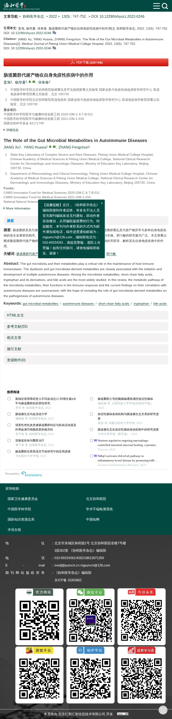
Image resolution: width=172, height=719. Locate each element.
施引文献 (14, 349)
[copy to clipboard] (54, 48)
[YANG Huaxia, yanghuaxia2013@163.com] (50, 146)
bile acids (160, 303)
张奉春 (43, 82)
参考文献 (17, 326)
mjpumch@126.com (95, 565)
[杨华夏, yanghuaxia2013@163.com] (30, 81)
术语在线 (14, 530)
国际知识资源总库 (21, 519)
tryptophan (142, 303)
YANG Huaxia (35, 147)
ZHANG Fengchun (73, 147)
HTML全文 (15, 315)
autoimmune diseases (79, 303)
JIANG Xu (11, 147)
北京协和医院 (96, 499)
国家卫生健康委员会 (23, 499)
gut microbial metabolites (41, 303)
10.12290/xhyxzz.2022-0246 (121, 16)
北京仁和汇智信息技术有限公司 (81, 714)
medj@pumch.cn (67, 565)
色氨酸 (97, 254)
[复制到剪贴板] (54, 32)
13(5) (66, 16)
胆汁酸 (111, 254)
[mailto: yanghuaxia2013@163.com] (54, 146)
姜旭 (7, 82)
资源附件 (16, 360)
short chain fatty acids (114, 303)
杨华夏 (20, 82)
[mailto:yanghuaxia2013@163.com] (33, 81)
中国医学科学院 (19, 509)
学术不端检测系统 (99, 509)
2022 (53, 16)
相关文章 (14, 338)
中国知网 (92, 519)
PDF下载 (89, 62)
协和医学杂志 (33, 16)
